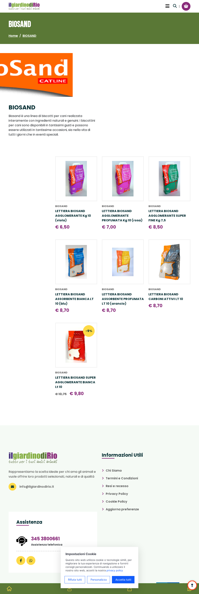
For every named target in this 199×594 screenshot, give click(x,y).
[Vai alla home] (9, 588)
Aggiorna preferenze (122, 509)
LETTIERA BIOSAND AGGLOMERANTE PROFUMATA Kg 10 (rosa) (122, 216)
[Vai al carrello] (186, 6)
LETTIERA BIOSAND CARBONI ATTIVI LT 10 (165, 296)
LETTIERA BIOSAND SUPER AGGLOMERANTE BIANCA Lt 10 (75, 382)
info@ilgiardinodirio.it (36, 486)
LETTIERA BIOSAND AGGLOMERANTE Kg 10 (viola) (73, 216)
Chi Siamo (114, 470)
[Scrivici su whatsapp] (30, 560)
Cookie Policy (116, 501)
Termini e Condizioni (122, 478)
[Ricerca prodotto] (175, 6)
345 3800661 (45, 539)
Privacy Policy (117, 494)
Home (13, 36)
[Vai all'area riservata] (69, 588)
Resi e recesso (117, 486)
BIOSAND (29, 36)
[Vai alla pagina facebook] (20, 560)
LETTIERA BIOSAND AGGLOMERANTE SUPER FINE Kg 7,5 (167, 216)
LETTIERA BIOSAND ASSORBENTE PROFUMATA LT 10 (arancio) (123, 299)
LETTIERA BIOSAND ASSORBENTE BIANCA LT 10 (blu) (74, 299)
